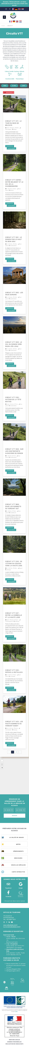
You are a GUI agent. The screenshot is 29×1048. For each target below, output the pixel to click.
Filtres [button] (14, 85)
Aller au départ (11, 148)
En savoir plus (9, 146)
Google (21, 888)
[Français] (13, 9)
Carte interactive (18, 872)
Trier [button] (4, 85)
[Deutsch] (16, 9)
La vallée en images (16, 837)
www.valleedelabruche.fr (10, 925)
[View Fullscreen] (2, 764)
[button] (23, 85)
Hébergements (18, 851)
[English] (19, 9)
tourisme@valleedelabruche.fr (11, 927)
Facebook (8, 896)
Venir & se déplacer (18, 865)
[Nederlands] (22, 9)
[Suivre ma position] (2, 768)
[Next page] (20, 752)
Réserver (14, 815)
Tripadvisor (8, 888)
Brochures (18, 858)
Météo (18, 844)
